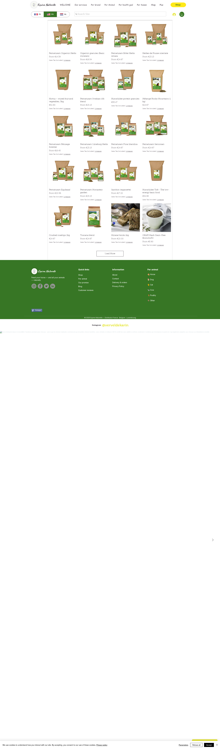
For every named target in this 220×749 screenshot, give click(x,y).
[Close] (216, 745)
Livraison (67, 60)
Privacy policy (101, 745)
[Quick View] (63, 35)
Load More (110, 254)
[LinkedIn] (52, 286)
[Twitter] (46, 286)
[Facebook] (40, 286)
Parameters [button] (183, 745)
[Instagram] (33, 286)
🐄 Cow (150, 290)
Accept (209, 745)
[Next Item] (213, 540)
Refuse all (196, 745)
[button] (182, 14)
